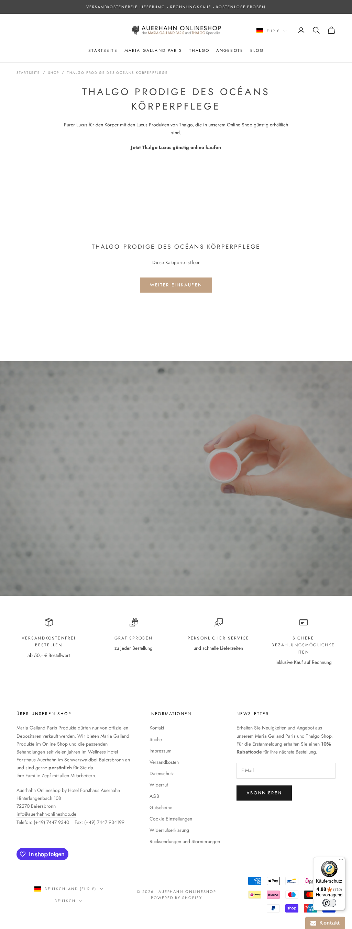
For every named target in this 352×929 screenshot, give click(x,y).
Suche (156, 739)
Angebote (229, 50)
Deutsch (65, 901)
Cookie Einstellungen (171, 818)
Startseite (103, 50)
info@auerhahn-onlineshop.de (46, 814)
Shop (53, 72)
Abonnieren (264, 793)
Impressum (161, 750)
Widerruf (159, 784)
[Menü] (341, 861)
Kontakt (157, 727)
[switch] (329, 903)
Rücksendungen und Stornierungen (185, 841)
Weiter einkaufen (176, 285)
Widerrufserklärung (169, 830)
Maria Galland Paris (153, 50)
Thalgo (199, 50)
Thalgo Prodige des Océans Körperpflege (117, 72)
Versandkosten (164, 762)
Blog (257, 50)
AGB (154, 796)
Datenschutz (162, 773)
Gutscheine (161, 807)
